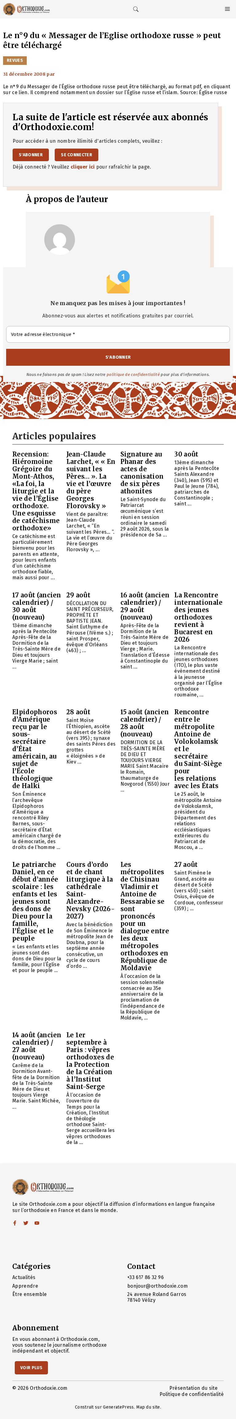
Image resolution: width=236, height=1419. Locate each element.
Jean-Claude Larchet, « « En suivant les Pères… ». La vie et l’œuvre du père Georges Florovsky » (91, 480)
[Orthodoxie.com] (26, 9)
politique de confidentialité (133, 374)
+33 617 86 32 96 (145, 1277)
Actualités (23, 1277)
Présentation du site (193, 1388)
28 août (78, 712)
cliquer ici (83, 167)
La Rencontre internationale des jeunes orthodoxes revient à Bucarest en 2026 (198, 617)
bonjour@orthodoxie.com (157, 1286)
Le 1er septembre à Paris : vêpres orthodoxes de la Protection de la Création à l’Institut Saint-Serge (90, 1060)
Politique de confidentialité (191, 1394)
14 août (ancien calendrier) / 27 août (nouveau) (36, 1046)
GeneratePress (118, 1407)
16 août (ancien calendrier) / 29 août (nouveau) (145, 606)
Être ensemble (29, 1294)
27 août (186, 864)
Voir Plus (31, 1367)
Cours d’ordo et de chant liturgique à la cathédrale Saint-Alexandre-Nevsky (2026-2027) (90, 890)
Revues (15, 60)
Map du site (148, 1407)
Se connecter (76, 154)
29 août (78, 595)
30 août (186, 454)
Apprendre (25, 1286)
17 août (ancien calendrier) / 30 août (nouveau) (36, 606)
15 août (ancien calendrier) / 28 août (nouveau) (144, 723)
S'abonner (31, 154)
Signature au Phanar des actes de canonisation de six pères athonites (142, 472)
